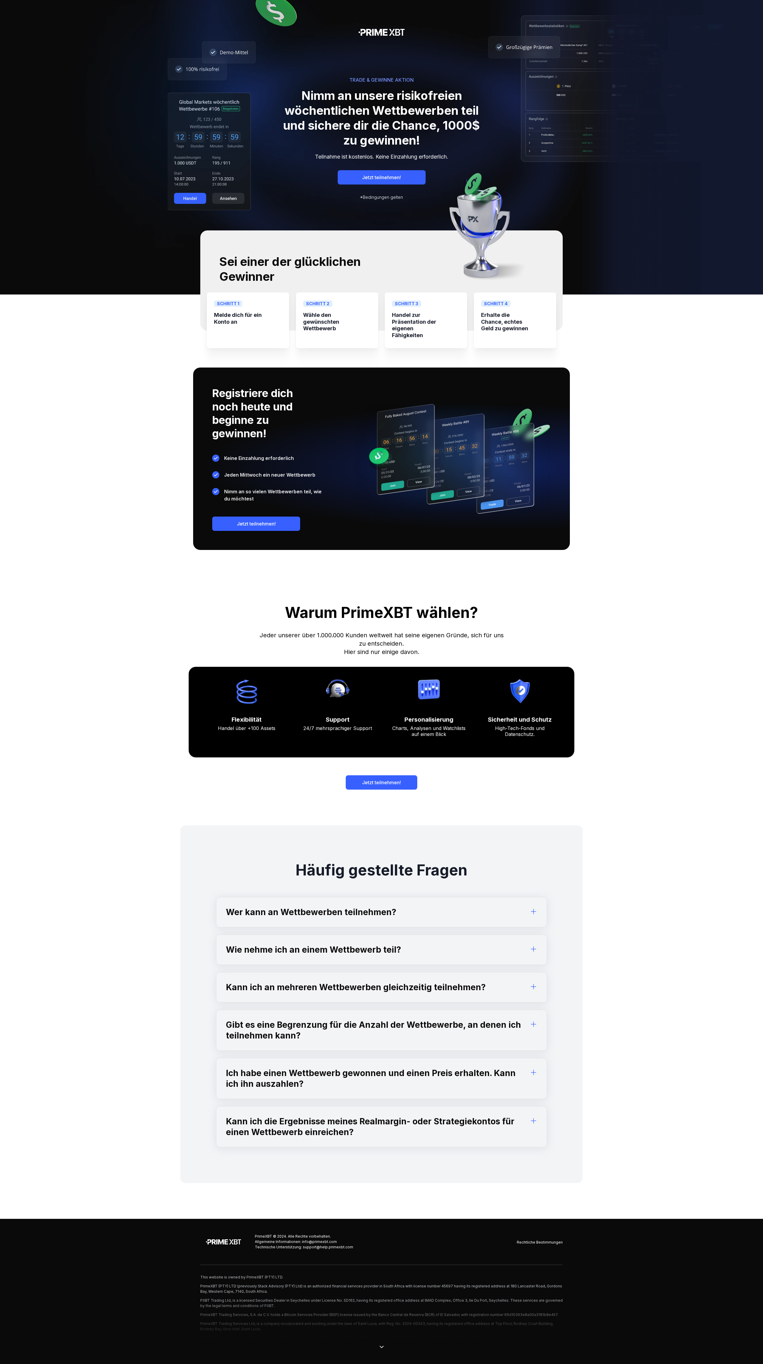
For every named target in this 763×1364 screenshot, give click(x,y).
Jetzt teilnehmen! (381, 177)
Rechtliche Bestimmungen (540, 1242)
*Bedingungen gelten (381, 197)
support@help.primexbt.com (328, 1247)
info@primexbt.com (319, 1241)
